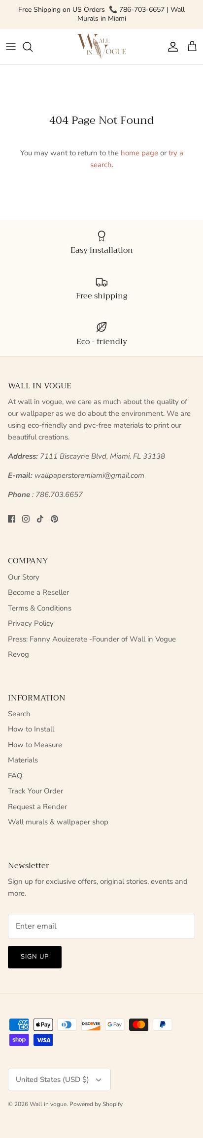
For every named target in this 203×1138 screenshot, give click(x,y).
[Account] (170, 47)
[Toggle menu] (11, 47)
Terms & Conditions (39, 608)
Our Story (23, 577)
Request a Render (37, 807)
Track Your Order (35, 791)
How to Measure (35, 745)
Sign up (35, 956)
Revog (18, 654)
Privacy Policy (31, 623)
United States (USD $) (52, 1079)
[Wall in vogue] (101, 47)
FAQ (15, 776)
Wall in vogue (48, 1104)
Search (19, 714)
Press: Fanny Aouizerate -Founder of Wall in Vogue (92, 639)
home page (139, 153)
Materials (23, 760)
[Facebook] (11, 519)
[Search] (32, 47)
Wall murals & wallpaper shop (58, 822)
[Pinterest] (54, 519)
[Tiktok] (40, 519)
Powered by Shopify (96, 1104)
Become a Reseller (38, 592)
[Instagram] (26, 519)
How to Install (31, 729)
